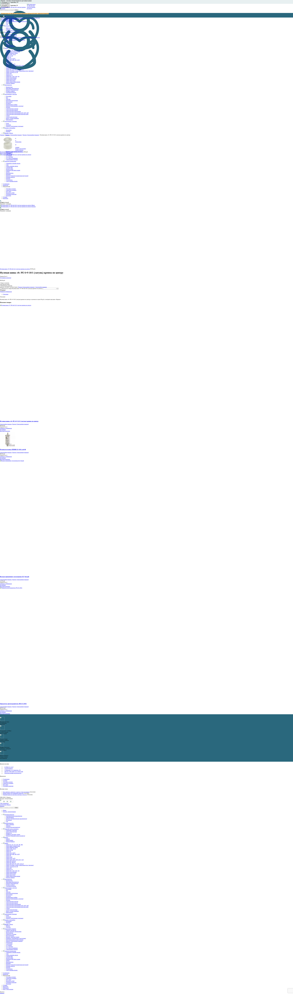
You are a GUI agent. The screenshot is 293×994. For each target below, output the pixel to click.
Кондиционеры (10, 935)
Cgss (7, 953)
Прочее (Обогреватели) (12, 883)
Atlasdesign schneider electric (13, 952)
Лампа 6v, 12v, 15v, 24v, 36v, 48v (14, 844)
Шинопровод (9, 912)
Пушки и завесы (10, 884)
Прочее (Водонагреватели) (13, 827)
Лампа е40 (9, 868)
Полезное (8, 983)
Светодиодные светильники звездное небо (17, 907)
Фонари (8, 922)
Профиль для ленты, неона (13, 834)
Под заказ (5, 784)
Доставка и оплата (8, 782)
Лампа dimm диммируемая (13, 846)
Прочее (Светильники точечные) (14, 918)
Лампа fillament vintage (12, 847)
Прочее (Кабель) (10, 841)
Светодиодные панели (12, 903)
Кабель (8, 838)
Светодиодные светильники (13, 904)
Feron (7, 915)
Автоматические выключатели (14, 18)
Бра (7, 890)
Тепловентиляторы (11, 886)
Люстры (8, 892)
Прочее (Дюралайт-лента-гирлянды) (15, 835)
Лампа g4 (8, 851)
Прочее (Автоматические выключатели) (16, 818)
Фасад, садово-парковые (12, 911)
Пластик (8, 927)
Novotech (8, 917)
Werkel (8, 960)
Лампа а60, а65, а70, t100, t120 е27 (15, 864)
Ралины (8, 900)
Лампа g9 (8, 855)
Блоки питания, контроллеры (13, 931)
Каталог (7, 135)
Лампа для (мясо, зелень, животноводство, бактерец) (20, 865)
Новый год (9, 833)
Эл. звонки (9, 945)
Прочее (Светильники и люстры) (14, 898)
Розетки (8, 967)
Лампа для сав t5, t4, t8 (12, 866)
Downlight (8, 889)
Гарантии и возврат (8, 783)
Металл (8, 925)
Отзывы (5, 780)
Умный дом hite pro (11, 930)
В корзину (3, 290)
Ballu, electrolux (10, 824)
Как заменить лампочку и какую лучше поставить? (16, 792)
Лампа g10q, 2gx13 (11, 848)
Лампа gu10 (9, 857)
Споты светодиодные (11, 909)
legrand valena (9, 958)
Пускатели (9, 820)
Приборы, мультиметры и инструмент (16, 148)
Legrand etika (9, 956)
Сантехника (9, 944)
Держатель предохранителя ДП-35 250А (13, 704)
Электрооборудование (16, 135)
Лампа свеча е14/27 (11, 873)
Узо (7, 821)
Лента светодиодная (11, 831)
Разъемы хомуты (10, 966)
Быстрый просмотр (5, 431)
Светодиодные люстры (12, 901)
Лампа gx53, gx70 (10, 858)
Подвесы (8, 896)
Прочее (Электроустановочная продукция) (17, 964)
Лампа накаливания (11, 872)
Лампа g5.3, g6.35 (10, 853)
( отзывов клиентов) (5, 277)
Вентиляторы (9, 933)
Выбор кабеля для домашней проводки (13, 793)
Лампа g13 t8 (9, 850)
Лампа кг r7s (9, 869)
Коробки (8, 963)
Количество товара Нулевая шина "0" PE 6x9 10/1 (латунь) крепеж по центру (22, 288)
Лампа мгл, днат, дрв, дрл (12, 870)
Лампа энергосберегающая (13, 876)
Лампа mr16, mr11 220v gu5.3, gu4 (15, 859)
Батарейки (9, 921)
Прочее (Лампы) (10, 877)
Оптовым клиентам (8, 786)
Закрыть (2, 806)
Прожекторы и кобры (11, 897)
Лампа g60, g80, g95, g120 (13, 854)
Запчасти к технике (11, 934)
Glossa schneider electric (12, 955)
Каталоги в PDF (10, 981)
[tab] (148, 294)
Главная (2, 135)
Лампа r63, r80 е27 (11, 862)
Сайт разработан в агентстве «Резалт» (5, 804)
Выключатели (9, 962)
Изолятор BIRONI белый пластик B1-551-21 (11, 152)
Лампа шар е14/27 (10, 874)
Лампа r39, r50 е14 (11, 861)
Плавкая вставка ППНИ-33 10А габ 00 (13, 449)
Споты (8, 908)
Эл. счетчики (9, 946)
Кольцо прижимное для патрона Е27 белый (14, 576)
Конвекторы (9, 880)
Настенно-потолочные (12, 893)
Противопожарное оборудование (14, 939)
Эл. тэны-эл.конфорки (12, 948)
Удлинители (9, 969)
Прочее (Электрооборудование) (31, 135)
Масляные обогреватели (12, 882)
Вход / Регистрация (8, 989)
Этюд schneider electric (12, 970)
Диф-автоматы (10, 817)
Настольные (9, 894)
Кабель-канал (9, 840)
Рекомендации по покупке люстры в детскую (15, 794)
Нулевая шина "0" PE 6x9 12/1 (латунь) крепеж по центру (15, 269)
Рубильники (9, 942)
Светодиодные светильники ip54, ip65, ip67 (17, 905)
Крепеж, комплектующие (12, 937)
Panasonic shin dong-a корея (13, 959)
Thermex (8, 826)
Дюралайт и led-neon (11, 830)
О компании (6, 779)
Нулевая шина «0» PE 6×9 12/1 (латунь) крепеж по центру (19, 421)
